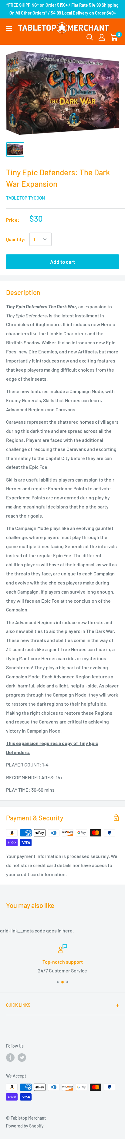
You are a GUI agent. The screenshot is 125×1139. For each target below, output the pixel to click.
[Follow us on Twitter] (22, 1057)
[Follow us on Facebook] (10, 1057)
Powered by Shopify (25, 1125)
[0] (114, 37)
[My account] (102, 37)
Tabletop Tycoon (25, 197)
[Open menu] (9, 28)
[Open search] (89, 37)
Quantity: (16, 239)
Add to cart (62, 262)
